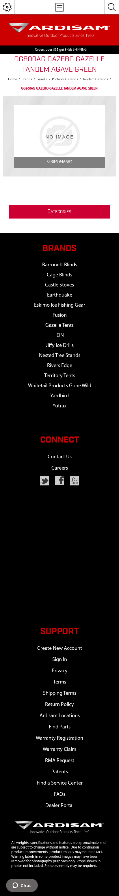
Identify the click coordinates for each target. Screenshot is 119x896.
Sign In (59, 659)
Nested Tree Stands (59, 355)
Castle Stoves (59, 285)
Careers (59, 468)
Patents (59, 772)
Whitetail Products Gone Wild (59, 386)
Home (12, 79)
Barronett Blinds (59, 265)
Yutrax (59, 406)
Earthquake (59, 295)
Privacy (60, 671)
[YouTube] (74, 480)
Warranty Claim (59, 749)
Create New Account (59, 648)
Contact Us (60, 457)
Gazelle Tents (59, 325)
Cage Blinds (59, 275)
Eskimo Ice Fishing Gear (59, 305)
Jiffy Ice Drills (60, 345)
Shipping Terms (59, 693)
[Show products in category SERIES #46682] (59, 136)
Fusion (60, 315)
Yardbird (59, 396)
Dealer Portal (59, 805)
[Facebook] (59, 480)
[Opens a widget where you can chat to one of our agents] (22, 886)
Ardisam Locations (60, 716)
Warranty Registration (59, 738)
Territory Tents (59, 376)
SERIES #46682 (59, 162)
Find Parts (59, 727)
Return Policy (59, 704)
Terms (59, 682)
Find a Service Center (60, 783)
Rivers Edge (59, 366)
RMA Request (59, 761)
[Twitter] (44, 480)
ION (59, 335)
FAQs (59, 794)
